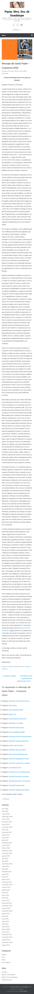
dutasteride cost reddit (16, 723)
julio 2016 (5, 892)
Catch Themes (23, 991)
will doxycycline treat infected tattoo (20, 736)
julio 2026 (5, 808)
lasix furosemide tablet (16, 710)
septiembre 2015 (7, 911)
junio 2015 (5, 919)
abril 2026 (5, 811)
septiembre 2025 (7, 816)
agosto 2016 (6, 890)
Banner (12, 666)
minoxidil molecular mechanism (19, 776)
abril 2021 (5, 840)
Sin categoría (6, 962)
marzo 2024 (5, 819)
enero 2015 (5, 932)
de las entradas (8, 974)
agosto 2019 (6, 856)
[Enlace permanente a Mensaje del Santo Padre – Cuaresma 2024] (17, 49)
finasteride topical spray (16, 727)
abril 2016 (5, 898)
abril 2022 (5, 830)
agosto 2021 (6, 835)
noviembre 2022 (7, 827)
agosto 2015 (6, 913)
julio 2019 (5, 858)
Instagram (17, 24)
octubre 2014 (6, 940)
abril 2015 (5, 924)
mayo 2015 (5, 921)
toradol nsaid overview (16, 745)
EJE (3, 957)
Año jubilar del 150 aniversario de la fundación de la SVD (24, 678)
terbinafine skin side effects (17, 750)
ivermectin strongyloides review (19, 759)
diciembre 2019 (7, 850)
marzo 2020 (5, 845)
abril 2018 (5, 869)
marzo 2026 (5, 814)
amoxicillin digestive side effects (19, 790)
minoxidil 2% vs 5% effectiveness (19, 772)
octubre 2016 (6, 887)
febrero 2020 (6, 848)
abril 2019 (5, 861)
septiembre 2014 (7, 942)
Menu (3, 960)
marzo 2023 (5, 824)
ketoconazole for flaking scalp (18, 754)
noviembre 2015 (7, 906)
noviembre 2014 (7, 937)
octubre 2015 (6, 908)
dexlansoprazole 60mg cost (17, 719)
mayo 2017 (5, 874)
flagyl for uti (12, 714)
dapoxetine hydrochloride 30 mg (19, 701)
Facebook (13, 24)
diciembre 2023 (7, 822)
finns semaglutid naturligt (17, 732)
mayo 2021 (5, 837)
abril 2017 (5, 877)
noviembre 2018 (7, 864)
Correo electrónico (21, 24)
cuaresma (28, 666)
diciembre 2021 (7, 832)
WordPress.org (6, 980)
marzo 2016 (5, 900)
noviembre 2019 (7, 853)
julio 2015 (5, 916)
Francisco (4, 669)
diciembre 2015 (7, 903)
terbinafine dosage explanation (18, 741)
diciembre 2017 (7, 871)
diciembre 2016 (7, 882)
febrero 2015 (6, 929)
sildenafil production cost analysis (19, 781)
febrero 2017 (6, 879)
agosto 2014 (6, 945)
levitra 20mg (13, 705)
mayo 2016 (5, 895)
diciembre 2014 (7, 934)
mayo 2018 (5, 866)
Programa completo (9, 676)
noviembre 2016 (7, 884)
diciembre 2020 (7, 843)
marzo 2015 (5, 926)
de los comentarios (9, 977)
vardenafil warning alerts (16, 785)
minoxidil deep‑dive (15, 767)
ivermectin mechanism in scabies (19, 763)
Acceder (4, 972)
